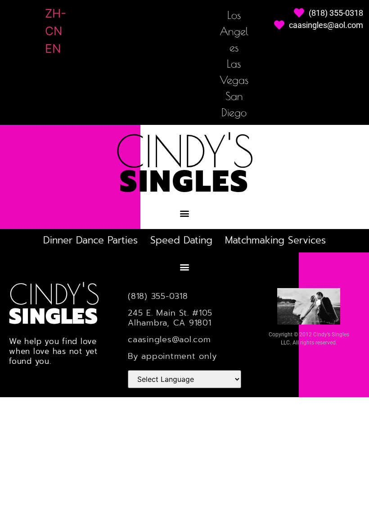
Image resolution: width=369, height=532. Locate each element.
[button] (184, 213)
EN (53, 48)
